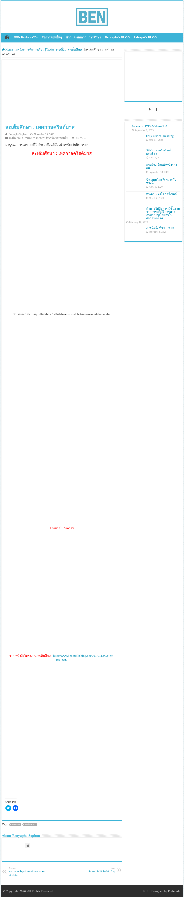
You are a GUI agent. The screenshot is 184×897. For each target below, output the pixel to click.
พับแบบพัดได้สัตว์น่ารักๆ (101, 870)
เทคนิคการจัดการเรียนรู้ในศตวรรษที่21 (40, 49)
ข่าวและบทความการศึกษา (83, 37)
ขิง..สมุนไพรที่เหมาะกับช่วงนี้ (161, 181)
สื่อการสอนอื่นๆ (52, 37)
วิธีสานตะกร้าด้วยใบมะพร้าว (159, 152)
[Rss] (150, 109)
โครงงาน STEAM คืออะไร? (149, 126)
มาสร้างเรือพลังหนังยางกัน (161, 166)
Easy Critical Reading (160, 136)
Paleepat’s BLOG (145, 37)
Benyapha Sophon (18, 134)
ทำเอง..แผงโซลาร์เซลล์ (161, 194)
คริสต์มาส (16, 825)
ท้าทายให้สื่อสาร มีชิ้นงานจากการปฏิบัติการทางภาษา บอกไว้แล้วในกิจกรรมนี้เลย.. (163, 213)
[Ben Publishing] (92, 16)
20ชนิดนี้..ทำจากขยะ (160, 228)
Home (7, 37)
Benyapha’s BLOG (117, 37)
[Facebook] (156, 109)
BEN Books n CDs (26, 37)
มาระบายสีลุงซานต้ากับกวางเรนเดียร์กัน (27, 872)
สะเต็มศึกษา (76, 49)
